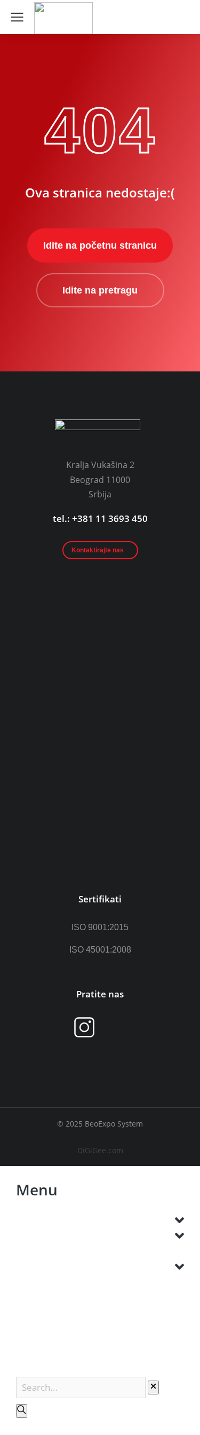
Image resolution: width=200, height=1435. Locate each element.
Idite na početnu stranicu (100, 245)
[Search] (21, 1411)
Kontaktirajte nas (97, 550)
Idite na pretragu (100, 290)
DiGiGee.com (100, 1150)
